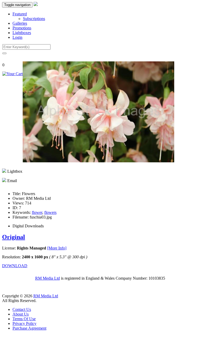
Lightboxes (21, 32)
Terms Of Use (24, 319)
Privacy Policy (24, 323)
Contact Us (21, 309)
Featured (19, 14)
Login (17, 37)
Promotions (21, 28)
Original (13, 237)
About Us (20, 314)
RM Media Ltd (47, 278)
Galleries (19, 23)
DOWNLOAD (14, 266)
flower (37, 212)
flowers (50, 212)
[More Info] (56, 248)
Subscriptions (34, 18)
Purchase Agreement (29, 328)
